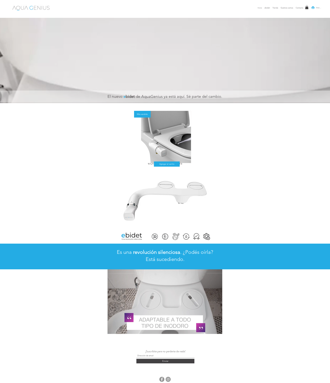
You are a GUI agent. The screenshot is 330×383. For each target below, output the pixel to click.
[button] (306, 7)
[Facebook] (161, 379)
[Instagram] (168, 379)
